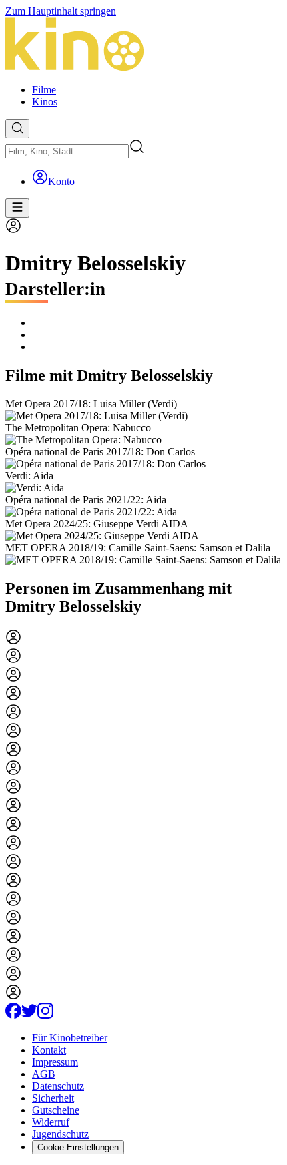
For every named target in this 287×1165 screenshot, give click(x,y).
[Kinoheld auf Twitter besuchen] (29, 1015)
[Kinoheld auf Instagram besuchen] (45, 1015)
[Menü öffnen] (17, 208)
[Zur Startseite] (143, 45)
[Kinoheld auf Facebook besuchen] (13, 1015)
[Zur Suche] (17, 128)
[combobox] (67, 151)
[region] (143, 482)
